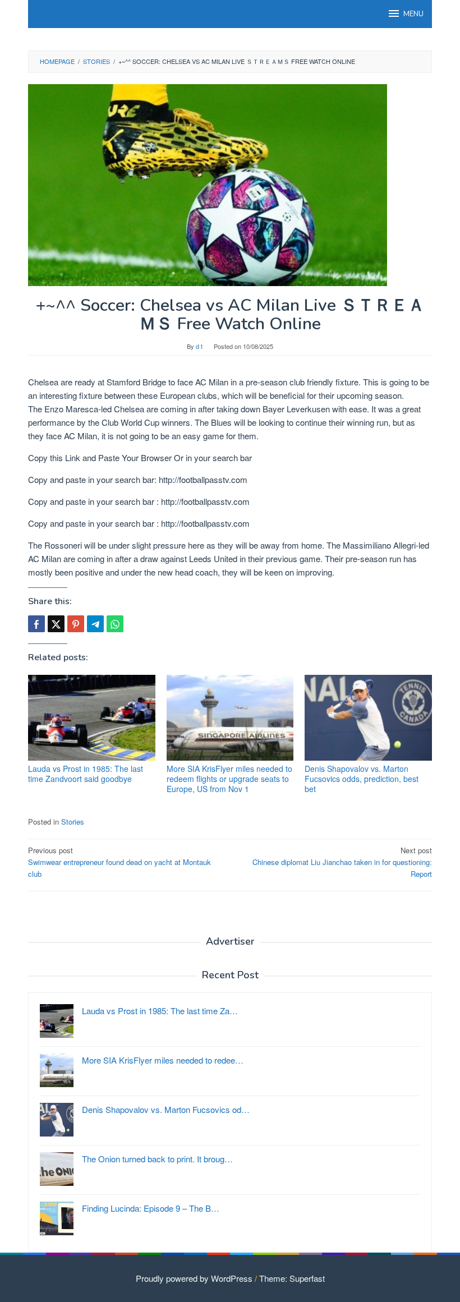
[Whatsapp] (115, 623)
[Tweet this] (56, 623)
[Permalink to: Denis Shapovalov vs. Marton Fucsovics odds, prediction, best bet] (368, 718)
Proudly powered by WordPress (194, 1278)
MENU (413, 14)
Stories (72, 821)
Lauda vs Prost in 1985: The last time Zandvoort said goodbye (85, 773)
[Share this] (36, 623)
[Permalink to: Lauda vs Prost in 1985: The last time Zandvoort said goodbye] (91, 718)
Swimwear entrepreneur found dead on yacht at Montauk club (119, 862)
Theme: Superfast (292, 1278)
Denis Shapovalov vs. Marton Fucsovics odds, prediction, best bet (361, 778)
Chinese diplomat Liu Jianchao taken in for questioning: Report (342, 862)
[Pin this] (75, 623)
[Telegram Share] (95, 623)
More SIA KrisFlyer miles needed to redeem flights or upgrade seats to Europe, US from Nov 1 (229, 778)
